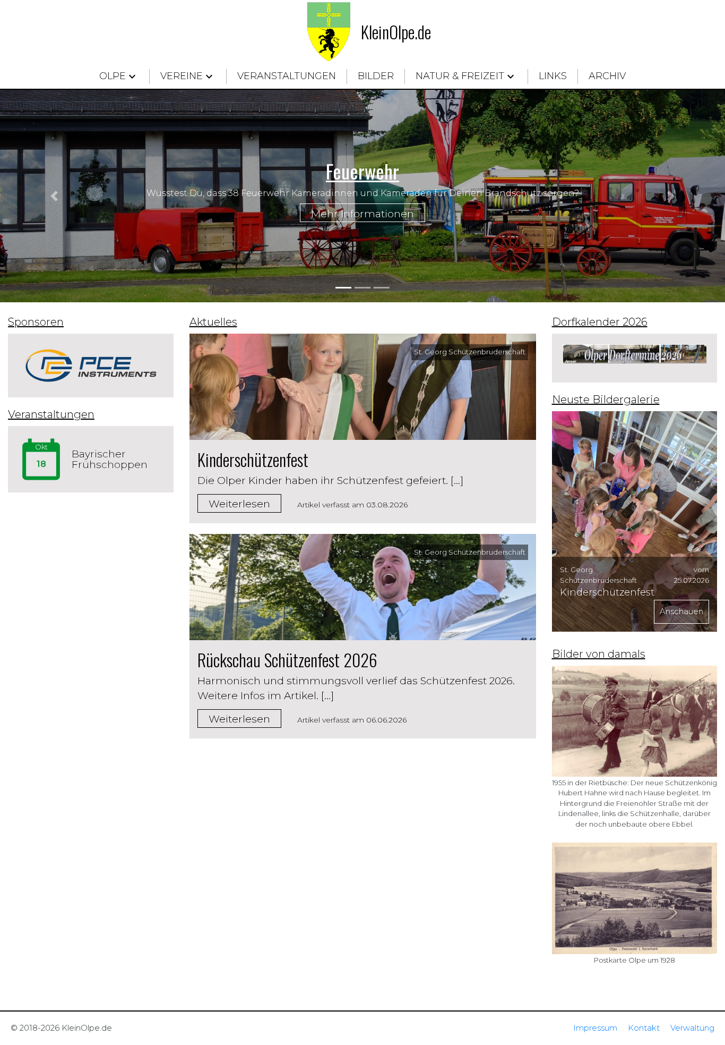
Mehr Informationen (362, 214)
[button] (54, 196)
